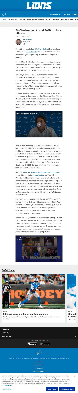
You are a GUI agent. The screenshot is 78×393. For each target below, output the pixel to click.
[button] (39, 124)
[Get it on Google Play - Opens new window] (45, 344)
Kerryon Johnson (30, 172)
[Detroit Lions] (39, 352)
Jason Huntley (38, 175)
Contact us (39, 362)
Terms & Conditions (39, 371)
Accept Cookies (51, 389)
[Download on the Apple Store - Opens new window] (32, 344)
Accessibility (39, 368)
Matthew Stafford (42, 49)
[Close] (75, 376)
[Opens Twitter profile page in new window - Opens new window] (24, 44)
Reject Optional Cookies (67, 389)
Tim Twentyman (27, 39)
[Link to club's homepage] (4, 13)
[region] (39, 383)
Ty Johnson (55, 172)
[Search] (72, 14)
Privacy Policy (39, 365)
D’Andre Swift (31, 52)
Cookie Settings (6, 389)
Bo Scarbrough (44, 172)
